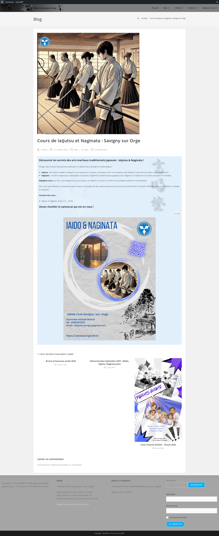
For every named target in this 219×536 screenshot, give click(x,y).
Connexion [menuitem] (9, 2)
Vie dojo (84, 149)
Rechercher (170, 480)
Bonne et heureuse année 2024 (61, 361)
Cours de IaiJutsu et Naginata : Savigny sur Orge (168, 18)
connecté (54, 465)
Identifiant (170, 494)
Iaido (76, 149)
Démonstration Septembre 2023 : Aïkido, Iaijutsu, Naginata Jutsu (109, 362)
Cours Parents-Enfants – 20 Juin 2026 (158, 444)
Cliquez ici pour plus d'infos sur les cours (73, 504)
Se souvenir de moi (178, 517)
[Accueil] (138, 18)
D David (44, 149)
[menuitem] (2, 2)
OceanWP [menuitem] (19, 2)
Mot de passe (172, 506)
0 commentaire (100, 149)
